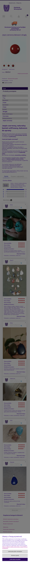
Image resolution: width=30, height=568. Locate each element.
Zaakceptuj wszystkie (15, 559)
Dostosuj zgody (15, 555)
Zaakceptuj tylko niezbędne (15, 551)
